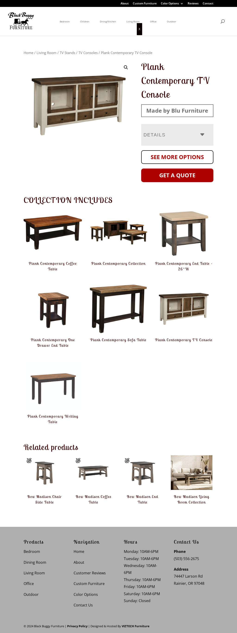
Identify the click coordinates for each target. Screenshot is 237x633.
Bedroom (65, 21)
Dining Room (35, 562)
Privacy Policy (77, 626)
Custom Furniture (145, 3)
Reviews (193, 3)
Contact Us (83, 605)
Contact (208, 3)
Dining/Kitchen (108, 21)
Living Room (133, 21)
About (125, 3)
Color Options (170, 3)
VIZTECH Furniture (136, 626)
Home (28, 52)
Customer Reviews (90, 573)
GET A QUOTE (177, 175)
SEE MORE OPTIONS (177, 157)
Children (84, 21)
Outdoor (171, 21)
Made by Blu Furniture (177, 110)
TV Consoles (88, 52)
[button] (126, 67)
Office (153, 21)
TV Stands (67, 52)
